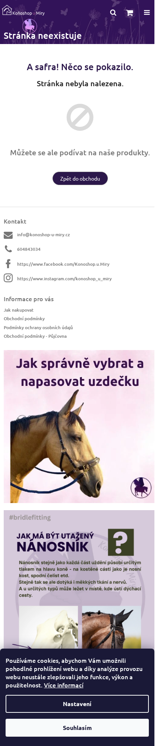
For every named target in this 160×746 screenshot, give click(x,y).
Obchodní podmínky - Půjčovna (35, 336)
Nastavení (77, 704)
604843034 (29, 249)
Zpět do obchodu (80, 178)
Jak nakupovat (18, 310)
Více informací (63, 685)
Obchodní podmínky (24, 318)
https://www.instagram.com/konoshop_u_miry (64, 278)
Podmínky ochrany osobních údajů (38, 327)
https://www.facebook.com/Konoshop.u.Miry (63, 264)
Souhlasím (77, 727)
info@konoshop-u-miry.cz (43, 234)
